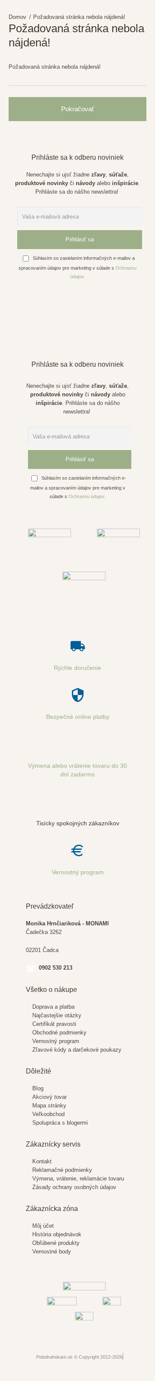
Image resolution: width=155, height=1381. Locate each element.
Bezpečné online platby (77, 716)
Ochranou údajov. (86, 496)
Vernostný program (78, 872)
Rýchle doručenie (77, 667)
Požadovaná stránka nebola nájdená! (79, 17)
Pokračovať (77, 109)
